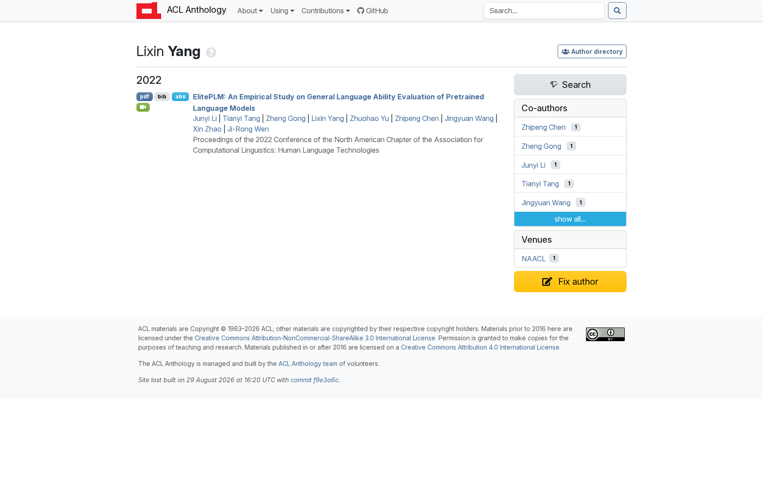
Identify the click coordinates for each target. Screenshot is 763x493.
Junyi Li (205, 118)
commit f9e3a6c (315, 380)
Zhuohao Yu (369, 118)
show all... (570, 219)
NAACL (533, 258)
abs (180, 96)
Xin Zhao (207, 128)
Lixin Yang (327, 118)
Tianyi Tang (241, 118)
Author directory (597, 51)
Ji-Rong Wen (248, 128)
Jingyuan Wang (469, 118)
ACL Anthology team (308, 363)
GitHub (377, 10)
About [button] (247, 10)
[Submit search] (617, 10)
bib (162, 96)
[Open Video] (143, 107)
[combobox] (543, 10)
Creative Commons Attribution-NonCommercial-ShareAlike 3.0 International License (315, 338)
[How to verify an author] (210, 51)
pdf (144, 96)
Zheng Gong (286, 118)
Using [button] (279, 10)
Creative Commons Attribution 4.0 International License (480, 347)
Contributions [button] (323, 10)
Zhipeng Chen (417, 118)
